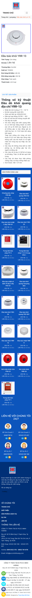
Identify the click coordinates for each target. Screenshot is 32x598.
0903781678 (14, 87)
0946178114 (8, 435)
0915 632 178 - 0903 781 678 (17, 550)
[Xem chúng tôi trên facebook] (2, 589)
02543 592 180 (24, 454)
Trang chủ (4, 17)
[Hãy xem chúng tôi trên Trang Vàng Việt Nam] (2, 594)
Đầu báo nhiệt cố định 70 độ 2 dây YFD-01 (8, 284)
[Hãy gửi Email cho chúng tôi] (2, 583)
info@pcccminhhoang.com (15, 553)
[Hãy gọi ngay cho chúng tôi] (2, 573)
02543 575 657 (24, 435)
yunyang (13, 17)
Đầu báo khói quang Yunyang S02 (24, 284)
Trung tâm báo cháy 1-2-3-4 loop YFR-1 (24, 253)
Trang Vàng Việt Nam (24, 595)
